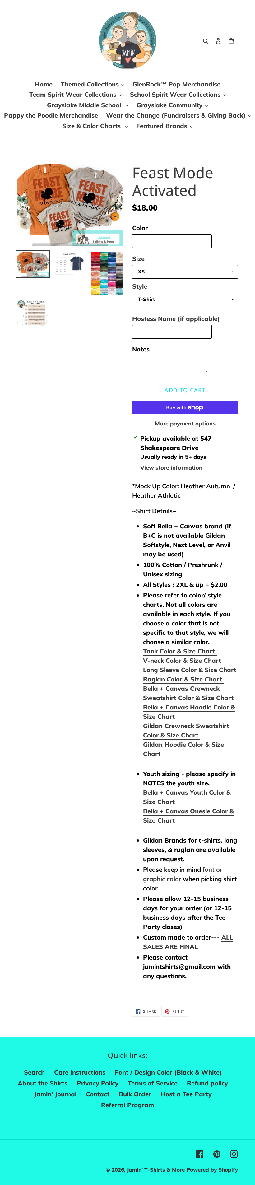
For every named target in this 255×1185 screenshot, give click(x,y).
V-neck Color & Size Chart (182, 660)
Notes (141, 349)
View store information (171, 467)
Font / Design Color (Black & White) (168, 1072)
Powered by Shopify (212, 1169)
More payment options (185, 423)
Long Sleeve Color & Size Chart (189, 670)
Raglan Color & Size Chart (183, 679)
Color (140, 228)
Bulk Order (135, 1094)
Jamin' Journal (55, 1094)
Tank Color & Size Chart (180, 651)
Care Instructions (79, 1072)
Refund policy (207, 1083)
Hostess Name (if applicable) (176, 319)
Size (138, 259)
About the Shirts (42, 1083)
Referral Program (127, 1105)
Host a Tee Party (186, 1094)
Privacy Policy (97, 1083)
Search (34, 1072)
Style (139, 286)
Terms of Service (153, 1083)
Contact (97, 1094)
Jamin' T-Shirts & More (156, 1169)
